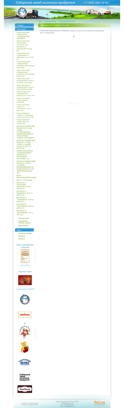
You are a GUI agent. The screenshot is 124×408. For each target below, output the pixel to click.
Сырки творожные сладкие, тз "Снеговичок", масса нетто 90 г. (24, 107)
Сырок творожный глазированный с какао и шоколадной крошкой (25, 87)
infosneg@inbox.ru (69, 406)
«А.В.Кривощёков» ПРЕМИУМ (25, 289)
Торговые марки (25, 271)
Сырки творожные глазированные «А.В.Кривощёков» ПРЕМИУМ (23, 35)
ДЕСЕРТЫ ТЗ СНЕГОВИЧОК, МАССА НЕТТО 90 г (25, 206)
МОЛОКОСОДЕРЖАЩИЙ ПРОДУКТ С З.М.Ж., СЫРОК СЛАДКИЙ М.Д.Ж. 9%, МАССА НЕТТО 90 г (26, 144)
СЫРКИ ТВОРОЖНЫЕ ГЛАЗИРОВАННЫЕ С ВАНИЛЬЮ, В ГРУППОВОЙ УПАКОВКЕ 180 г (25, 155)
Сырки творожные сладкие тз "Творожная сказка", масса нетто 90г (25, 115)
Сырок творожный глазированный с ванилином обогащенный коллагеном (25, 73)
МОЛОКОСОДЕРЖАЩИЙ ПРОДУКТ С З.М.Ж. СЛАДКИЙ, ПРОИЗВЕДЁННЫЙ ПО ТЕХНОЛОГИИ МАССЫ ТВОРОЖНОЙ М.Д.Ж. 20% (26, 167)
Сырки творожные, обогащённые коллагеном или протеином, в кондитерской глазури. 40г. (24, 46)
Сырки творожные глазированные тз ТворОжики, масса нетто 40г (25, 56)
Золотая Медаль (25, 265)
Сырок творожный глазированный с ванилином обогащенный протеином (25, 64)
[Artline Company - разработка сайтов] (99, 406)
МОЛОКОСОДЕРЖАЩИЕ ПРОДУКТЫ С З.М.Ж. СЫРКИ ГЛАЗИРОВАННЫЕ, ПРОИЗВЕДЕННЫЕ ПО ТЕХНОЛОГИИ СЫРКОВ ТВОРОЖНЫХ (26, 132)
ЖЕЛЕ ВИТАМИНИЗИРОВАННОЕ (26, 176)
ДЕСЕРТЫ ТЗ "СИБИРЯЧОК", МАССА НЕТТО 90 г (25, 200)
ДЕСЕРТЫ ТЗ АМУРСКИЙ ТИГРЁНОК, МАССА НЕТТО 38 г (24, 186)
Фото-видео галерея (50, 21)
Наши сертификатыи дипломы (25, 245)
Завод (40, 21)
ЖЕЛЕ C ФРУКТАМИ (24, 180)
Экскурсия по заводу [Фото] (67, 21)
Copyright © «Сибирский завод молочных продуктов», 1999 (29, 403)
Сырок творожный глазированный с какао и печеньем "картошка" (25, 80)
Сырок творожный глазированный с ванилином (23, 100)
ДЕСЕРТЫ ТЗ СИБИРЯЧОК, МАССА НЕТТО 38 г (25, 193)
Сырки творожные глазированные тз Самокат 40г (23, 121)
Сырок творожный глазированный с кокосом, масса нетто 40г (25, 93)
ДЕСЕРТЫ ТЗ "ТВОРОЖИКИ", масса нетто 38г (25, 213)
